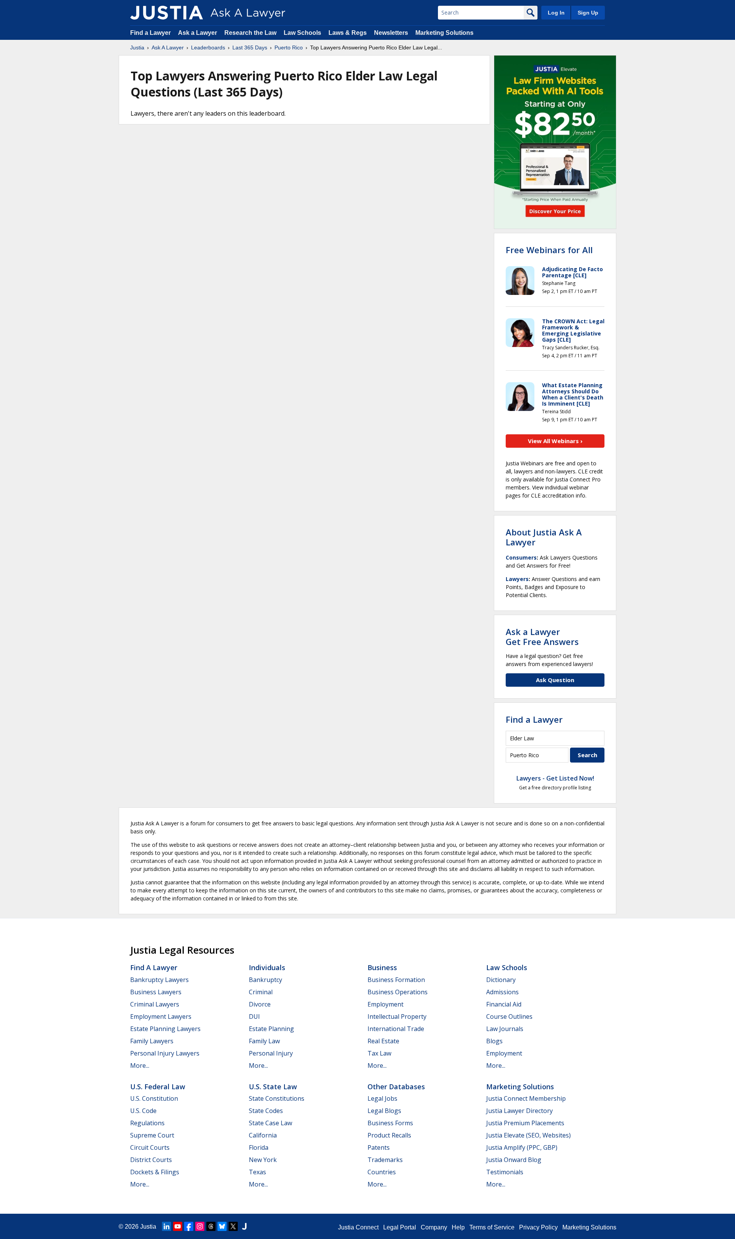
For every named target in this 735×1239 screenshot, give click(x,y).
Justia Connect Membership (526, 1098)
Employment (385, 1004)
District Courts (151, 1160)
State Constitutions (276, 1098)
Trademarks (385, 1160)
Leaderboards (208, 47)
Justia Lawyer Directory (519, 1110)
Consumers (521, 557)
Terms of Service (491, 1227)
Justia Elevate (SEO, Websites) (528, 1135)
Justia (137, 47)
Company (434, 1227)
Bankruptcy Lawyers (159, 979)
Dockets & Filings (154, 1172)
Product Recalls (389, 1135)
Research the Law (250, 32)
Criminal (261, 992)
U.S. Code (143, 1110)
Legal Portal (399, 1227)
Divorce (260, 1004)
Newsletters (391, 32)
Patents (379, 1147)
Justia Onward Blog (513, 1160)
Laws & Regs (347, 32)
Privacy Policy (538, 1227)
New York (263, 1160)
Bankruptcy (265, 979)
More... (139, 1065)
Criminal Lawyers (154, 1004)
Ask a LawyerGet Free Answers (542, 636)
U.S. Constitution (154, 1098)
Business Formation (396, 979)
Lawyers (517, 579)
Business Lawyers (155, 992)
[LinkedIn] (166, 1226)
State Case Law (270, 1123)
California (263, 1135)
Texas (257, 1172)
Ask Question (555, 680)
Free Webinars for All (549, 250)
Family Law (264, 1041)
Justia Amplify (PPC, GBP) (521, 1147)
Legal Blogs (384, 1110)
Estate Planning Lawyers (165, 1029)
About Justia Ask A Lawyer (544, 537)
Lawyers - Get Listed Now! (555, 778)
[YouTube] (177, 1226)
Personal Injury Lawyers (164, 1053)
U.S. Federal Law (157, 1086)
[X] (233, 1226)
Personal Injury (271, 1053)
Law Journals (504, 1029)
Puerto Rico (288, 47)
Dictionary (501, 979)
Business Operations (398, 992)
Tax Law (379, 1053)
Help (458, 1227)
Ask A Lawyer (168, 47)
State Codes (266, 1110)
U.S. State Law (273, 1086)
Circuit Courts (150, 1147)
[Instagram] (199, 1226)
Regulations (147, 1123)
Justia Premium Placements (525, 1123)
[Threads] (211, 1226)
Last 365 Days (249, 47)
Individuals (267, 967)
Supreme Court (152, 1135)
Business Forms (390, 1123)
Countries (382, 1172)
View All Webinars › (555, 441)
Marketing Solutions (444, 32)
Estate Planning (271, 1029)
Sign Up (588, 13)
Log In (556, 13)
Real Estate (383, 1041)
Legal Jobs (382, 1098)
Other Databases (396, 1086)
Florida (258, 1147)
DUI (254, 1016)
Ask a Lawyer (198, 32)
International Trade (396, 1029)
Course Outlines (509, 1016)
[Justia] (166, 13)
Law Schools (302, 32)
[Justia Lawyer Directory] (244, 1226)
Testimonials (504, 1172)
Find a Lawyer (150, 32)
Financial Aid (503, 1004)
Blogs (494, 1041)
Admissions (502, 992)
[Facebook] (188, 1226)
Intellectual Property (397, 1016)
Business (382, 967)
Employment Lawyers (160, 1016)
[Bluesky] (222, 1226)
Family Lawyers (151, 1041)
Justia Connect (358, 1227)
